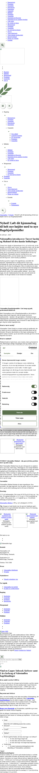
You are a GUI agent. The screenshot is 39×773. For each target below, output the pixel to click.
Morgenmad (11, 25)
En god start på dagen (14, 30)
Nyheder (6, 572)
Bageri (16, 650)
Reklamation (15, 205)
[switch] (34, 392)
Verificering (7, 744)
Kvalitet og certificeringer (11, 588)
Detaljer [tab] (19, 353)
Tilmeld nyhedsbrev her (11, 579)
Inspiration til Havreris (14, 18)
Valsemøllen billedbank (11, 570)
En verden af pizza (13, 23)
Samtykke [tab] (7, 353)
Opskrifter (11, 6)
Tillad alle (19, 412)
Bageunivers (11, 2)
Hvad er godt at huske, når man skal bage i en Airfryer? (20, 737)
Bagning (6, 72)
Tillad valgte (19, 418)
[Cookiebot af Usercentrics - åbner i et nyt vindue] (28, 348)
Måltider (10, 12)
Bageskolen (11, 7)
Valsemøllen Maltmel (6, 503)
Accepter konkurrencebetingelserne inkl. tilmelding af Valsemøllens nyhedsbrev (21, 747)
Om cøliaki (14, 134)
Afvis (19, 423)
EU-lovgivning (15, 137)
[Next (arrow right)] (2, 663)
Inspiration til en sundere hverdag (17, 19)
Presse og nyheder (13, 38)
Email (5, 720)
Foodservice (22, 650)
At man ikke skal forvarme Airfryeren (21, 740)
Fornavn (24, 727)
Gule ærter (11, 21)
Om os (10, 31)
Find (20, 659)
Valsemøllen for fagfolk (11, 587)
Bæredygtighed (12, 37)
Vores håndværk (12, 33)
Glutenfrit (10, 11)
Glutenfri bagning (16, 135)
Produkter (10, 4)
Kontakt (10, 40)
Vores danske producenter (15, 35)
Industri (28, 650)
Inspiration (11, 9)
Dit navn (7, 725)
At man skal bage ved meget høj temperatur (23, 742)
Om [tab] (32, 353)
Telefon (6, 733)
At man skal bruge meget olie (18, 739)
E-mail (6, 729)
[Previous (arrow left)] (1, 663)
